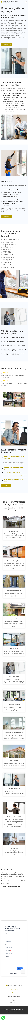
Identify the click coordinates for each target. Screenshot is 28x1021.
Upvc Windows (14, 677)
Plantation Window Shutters (14, 732)
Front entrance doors (14, 590)
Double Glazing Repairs (14, 817)
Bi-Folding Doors (14, 531)
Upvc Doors (14, 648)
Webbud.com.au (17, 1011)
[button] (26, 2)
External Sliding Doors (14, 561)
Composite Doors (14, 619)
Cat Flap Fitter (14, 848)
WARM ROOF (14, 760)
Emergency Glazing (14, 788)
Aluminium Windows (14, 704)
